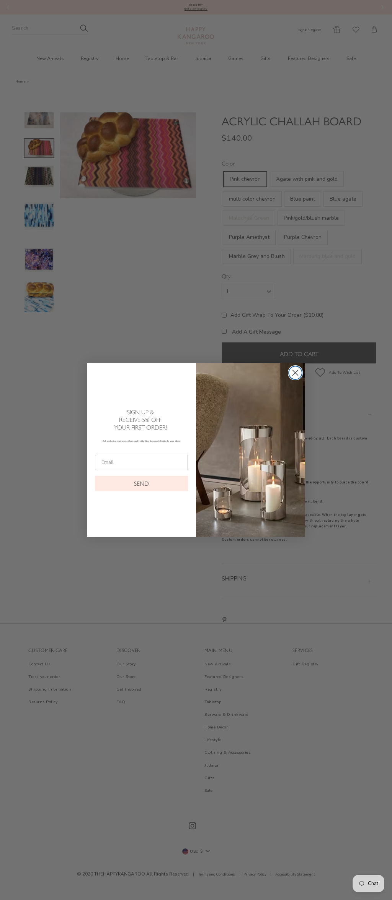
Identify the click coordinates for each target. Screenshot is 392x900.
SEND (141, 483)
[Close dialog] (295, 372)
